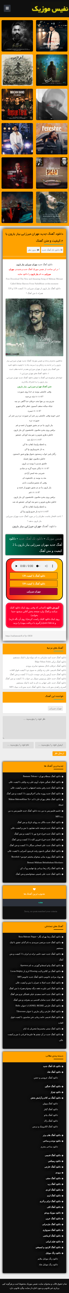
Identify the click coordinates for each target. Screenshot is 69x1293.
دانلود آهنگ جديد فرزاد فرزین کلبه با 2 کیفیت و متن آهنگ (36, 839)
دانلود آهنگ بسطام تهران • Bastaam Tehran (42, 776)
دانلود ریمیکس (54, 1161)
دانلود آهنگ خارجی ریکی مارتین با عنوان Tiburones (38, 1011)
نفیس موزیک (54, 538)
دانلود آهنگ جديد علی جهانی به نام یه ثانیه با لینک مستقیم (41, 683)
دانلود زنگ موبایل (53, 1253)
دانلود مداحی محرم (49, 1146)
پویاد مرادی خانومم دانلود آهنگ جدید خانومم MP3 (39, 977)
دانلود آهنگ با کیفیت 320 (33, 583)
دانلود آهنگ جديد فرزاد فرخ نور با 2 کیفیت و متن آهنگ (37, 834)
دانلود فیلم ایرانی (53, 1241)
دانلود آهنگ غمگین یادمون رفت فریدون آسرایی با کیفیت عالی (34, 851)
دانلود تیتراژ (56, 1092)
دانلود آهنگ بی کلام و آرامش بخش (46, 1098)
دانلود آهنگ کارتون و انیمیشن (48, 1247)
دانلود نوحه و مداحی (52, 1141)
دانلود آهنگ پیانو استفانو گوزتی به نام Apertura (40, 965)
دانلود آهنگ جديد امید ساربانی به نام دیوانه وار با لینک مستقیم (39, 657)
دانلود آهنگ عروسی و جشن (46, 1077)
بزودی (58, 1172)
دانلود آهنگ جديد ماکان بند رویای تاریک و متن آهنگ (39, 822)
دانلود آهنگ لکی (54, 1207)
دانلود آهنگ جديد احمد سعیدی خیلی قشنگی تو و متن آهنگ (35, 994)
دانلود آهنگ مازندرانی (51, 1224)
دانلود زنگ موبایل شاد (48, 1264)
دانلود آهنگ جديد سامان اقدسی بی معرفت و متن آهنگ (37, 1000)
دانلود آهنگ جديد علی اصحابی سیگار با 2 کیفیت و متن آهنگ (35, 845)
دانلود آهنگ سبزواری (52, 1230)
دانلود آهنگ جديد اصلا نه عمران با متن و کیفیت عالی (38, 982)
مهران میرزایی (34, 591)
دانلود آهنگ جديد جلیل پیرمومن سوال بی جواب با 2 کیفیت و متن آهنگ (35, 678)
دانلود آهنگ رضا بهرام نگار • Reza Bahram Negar (40, 936)
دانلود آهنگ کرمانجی (52, 1236)
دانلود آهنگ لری (54, 1195)
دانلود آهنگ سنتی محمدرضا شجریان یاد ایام (42, 1028)
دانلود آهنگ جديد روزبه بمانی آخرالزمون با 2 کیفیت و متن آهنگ (34, 793)
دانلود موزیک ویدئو (52, 1213)
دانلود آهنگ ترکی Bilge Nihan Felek (50, 661)
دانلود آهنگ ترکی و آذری (50, 1201)
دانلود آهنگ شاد (54, 1072)
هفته (41, 903)
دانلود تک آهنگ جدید (51, 250)
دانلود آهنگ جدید (45, 264)
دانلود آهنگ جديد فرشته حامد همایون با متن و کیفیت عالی (36, 828)
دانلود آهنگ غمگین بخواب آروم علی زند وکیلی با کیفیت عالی (35, 782)
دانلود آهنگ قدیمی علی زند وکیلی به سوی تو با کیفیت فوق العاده (38, 670)
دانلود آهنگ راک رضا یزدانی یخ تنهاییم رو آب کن (40, 868)
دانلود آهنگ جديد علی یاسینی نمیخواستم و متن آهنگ (38, 874)
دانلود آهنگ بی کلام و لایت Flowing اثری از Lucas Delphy (36, 971)
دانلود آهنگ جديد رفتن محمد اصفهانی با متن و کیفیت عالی (36, 788)
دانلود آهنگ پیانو (51, 1115)
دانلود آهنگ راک (51, 1121)
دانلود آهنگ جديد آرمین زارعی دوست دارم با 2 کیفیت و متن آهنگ (38, 674)
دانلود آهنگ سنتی (53, 1178)
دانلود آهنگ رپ (54, 1184)
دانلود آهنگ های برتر (52, 1135)
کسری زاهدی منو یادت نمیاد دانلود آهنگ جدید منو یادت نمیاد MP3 (37, 687)
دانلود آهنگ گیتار (51, 1109)
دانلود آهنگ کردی (53, 1190)
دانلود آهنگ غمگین (53, 1086)
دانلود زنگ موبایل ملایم (48, 1259)
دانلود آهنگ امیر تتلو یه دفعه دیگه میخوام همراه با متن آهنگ (35, 988)
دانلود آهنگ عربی (53, 1218)
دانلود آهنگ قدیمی (53, 1155)
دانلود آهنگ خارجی (52, 1167)
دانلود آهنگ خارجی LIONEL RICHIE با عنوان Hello (38, 1005)
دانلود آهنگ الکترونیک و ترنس (45, 1126)
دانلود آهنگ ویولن (50, 1103)
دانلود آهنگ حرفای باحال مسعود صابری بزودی (46, 666)
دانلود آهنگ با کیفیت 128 (33, 575)
